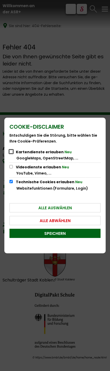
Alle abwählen (55, 220)
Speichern (55, 233)
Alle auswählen (55, 208)
